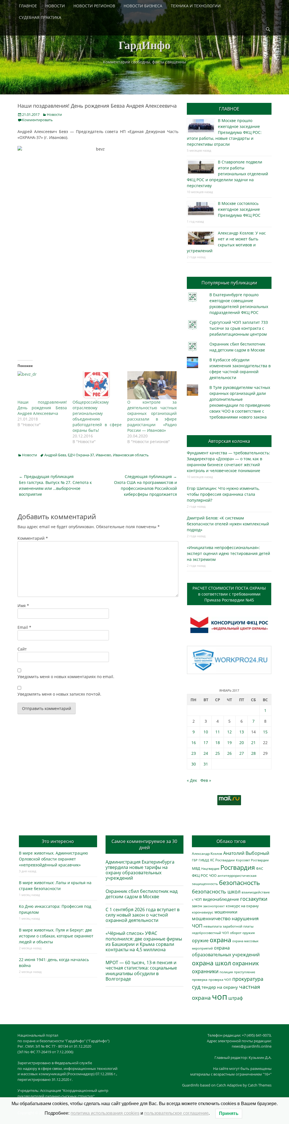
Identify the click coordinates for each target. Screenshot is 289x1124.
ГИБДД (204, 860)
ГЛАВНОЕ (28, 5)
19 (229, 742)
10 (205, 731)
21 (253, 742)
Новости (54, 114)
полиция (226, 972)
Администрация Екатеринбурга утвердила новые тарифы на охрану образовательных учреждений (140, 870)
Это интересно (58, 841)
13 (241, 731)
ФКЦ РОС (200, 875)
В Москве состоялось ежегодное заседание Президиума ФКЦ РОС (239, 209)
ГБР (195, 860)
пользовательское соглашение (176, 1113)
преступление (244, 972)
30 (193, 764)
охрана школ (211, 963)
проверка (199, 979)
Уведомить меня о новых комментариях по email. (65, 676)
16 (193, 742)
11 (217, 731)
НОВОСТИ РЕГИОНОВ (94, 5)
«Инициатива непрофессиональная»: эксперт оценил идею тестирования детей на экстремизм (228, 553)
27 (241, 753)
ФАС (259, 868)
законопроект (214, 906)
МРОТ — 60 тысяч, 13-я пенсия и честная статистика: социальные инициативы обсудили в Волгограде (141, 970)
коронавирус (202, 912)
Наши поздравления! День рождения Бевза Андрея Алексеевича (42, 407)
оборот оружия (242, 933)
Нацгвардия (210, 868)
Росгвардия (237, 867)
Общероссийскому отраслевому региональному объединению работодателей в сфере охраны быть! (97, 416)
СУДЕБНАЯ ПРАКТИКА (40, 17)
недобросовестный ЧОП (210, 933)
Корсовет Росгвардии (252, 860)
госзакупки (253, 898)
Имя (23, 605)
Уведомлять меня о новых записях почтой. (59, 694)
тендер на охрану (220, 987)
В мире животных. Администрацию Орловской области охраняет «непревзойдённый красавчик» (53, 859)
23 (193, 753)
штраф (235, 998)
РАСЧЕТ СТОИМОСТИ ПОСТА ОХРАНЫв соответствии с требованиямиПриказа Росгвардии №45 (229, 594)
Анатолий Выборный (246, 853)
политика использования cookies (105, 1113)
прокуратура (247, 978)
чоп (219, 996)
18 (217, 742)
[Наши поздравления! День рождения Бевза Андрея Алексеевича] (42, 385)
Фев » (205, 780)
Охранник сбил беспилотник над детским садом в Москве (142, 894)
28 (253, 753)
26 (229, 753)
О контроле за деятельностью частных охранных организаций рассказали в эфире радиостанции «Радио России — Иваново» (152, 416)
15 (265, 731)
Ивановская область (131, 454)
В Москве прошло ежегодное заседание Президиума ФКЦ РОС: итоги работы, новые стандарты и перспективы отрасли (224, 132)
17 (205, 742)
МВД (196, 868)
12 (229, 731)
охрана (220, 940)
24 (205, 753)
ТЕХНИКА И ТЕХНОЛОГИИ (196, 5)
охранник (245, 963)
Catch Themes (260, 1085)
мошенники (225, 912)
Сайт (22, 649)
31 (205, 764)
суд (196, 986)
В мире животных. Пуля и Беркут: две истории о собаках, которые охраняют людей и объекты (56, 935)
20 (241, 742)
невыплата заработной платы (228, 926)
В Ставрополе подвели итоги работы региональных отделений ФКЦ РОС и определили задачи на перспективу (227, 173)
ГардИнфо (144, 44)
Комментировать (37, 119)
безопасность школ (216, 891)
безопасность (239, 883)
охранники (205, 971)
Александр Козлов (207, 853)
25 (217, 753)
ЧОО (212, 875)
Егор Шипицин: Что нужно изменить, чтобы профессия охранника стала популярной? (223, 494)
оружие (200, 940)
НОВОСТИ (55, 5)
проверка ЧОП (220, 979)
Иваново (103, 454)
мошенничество (211, 918)
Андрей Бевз (55, 454)
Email (24, 627)
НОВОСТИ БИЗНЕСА (143, 5)
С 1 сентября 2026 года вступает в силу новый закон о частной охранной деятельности (142, 914)
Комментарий (32, 538)
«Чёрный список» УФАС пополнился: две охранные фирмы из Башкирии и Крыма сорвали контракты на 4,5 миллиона (144, 941)
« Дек (192, 780)
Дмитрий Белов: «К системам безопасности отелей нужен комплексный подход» (228, 523)
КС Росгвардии (222, 860)
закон (197, 906)
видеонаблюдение (221, 899)
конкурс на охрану (242, 906)
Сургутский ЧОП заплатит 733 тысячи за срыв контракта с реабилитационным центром (238, 328)
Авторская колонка (229, 441)
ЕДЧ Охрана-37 (81, 454)
